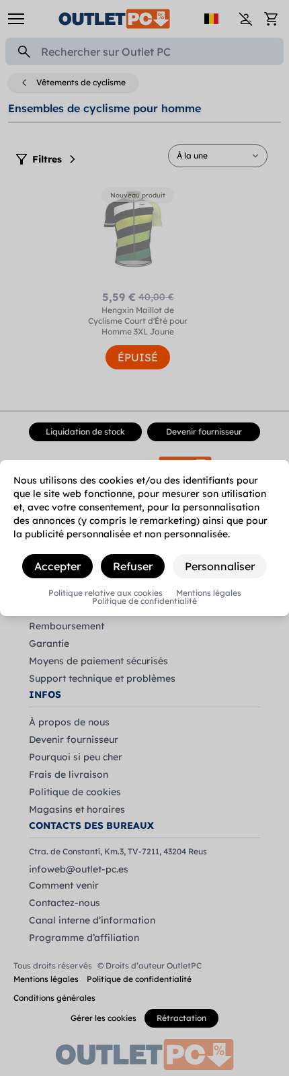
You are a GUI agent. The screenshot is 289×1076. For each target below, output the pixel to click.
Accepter (57, 566)
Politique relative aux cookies (105, 593)
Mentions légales (208, 593)
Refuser (133, 566)
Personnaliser (220, 566)
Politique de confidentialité (144, 601)
